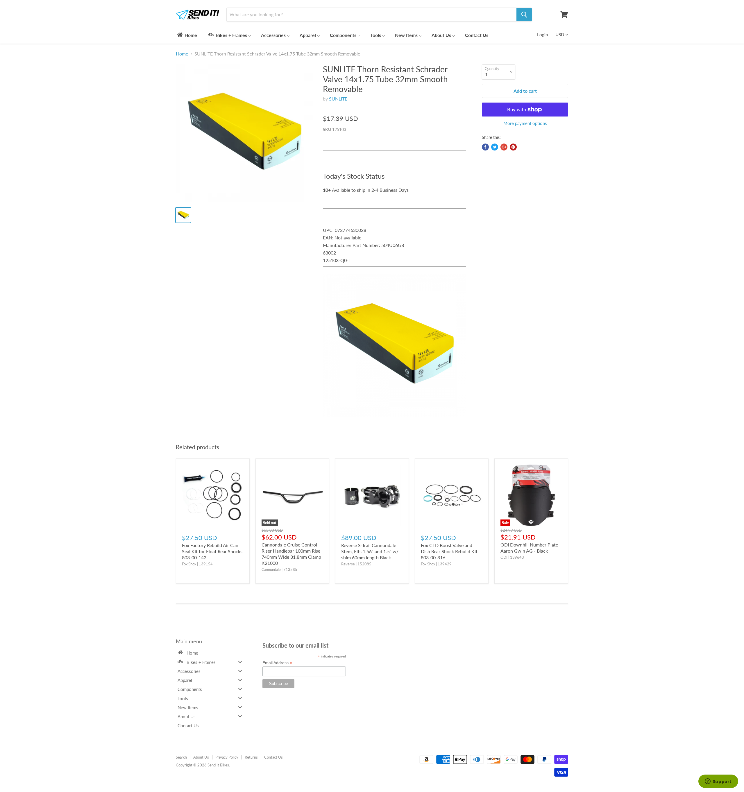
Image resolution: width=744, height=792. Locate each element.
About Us (201, 757)
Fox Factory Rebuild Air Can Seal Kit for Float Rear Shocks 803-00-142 (212, 551)
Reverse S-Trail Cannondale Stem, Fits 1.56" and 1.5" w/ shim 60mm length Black (369, 551)
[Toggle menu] (240, 662)
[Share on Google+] (503, 147)
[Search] (524, 14)
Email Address (277, 663)
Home (182, 53)
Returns (251, 757)
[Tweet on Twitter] (494, 147)
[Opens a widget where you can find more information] (718, 782)
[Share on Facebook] (485, 147)
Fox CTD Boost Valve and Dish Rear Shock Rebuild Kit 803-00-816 (449, 551)
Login (542, 34)
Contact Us (273, 757)
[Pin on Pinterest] (513, 147)
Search (181, 757)
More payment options (525, 123)
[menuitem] (186, 34)
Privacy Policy (226, 757)
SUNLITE (338, 98)
